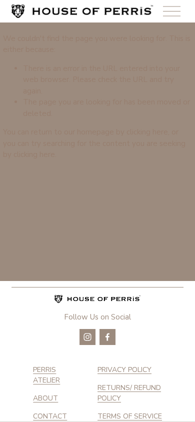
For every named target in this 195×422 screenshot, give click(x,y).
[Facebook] (108, 337)
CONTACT (50, 416)
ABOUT (45, 398)
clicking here (147, 132)
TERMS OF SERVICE (130, 416)
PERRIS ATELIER (46, 375)
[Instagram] (88, 337)
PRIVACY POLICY (125, 369)
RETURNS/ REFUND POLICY (129, 393)
